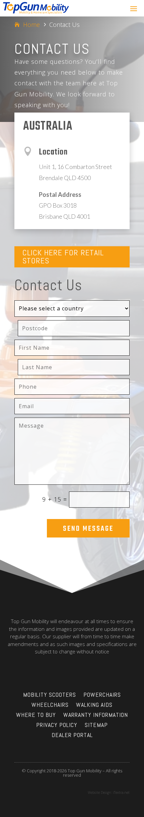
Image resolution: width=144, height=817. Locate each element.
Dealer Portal (72, 736)
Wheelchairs (50, 705)
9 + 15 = (54, 499)
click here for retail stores (63, 256)
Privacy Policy (56, 726)
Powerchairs (102, 695)
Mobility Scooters (49, 695)
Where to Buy (36, 716)
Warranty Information (95, 716)
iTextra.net (121, 792)
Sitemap (96, 726)
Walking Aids (94, 705)
